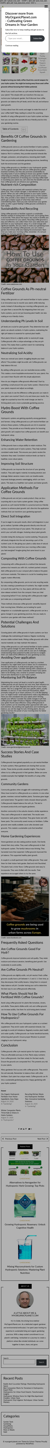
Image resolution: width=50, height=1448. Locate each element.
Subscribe (37, 38)
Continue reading (11, 46)
